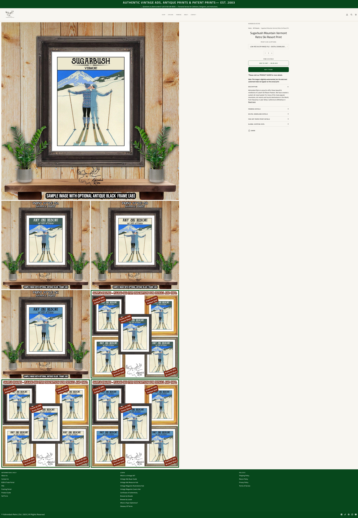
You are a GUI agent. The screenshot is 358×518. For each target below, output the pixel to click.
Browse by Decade (126, 496)
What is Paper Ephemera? (129, 503)
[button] (164, 14)
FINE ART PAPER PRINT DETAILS (259, 119)
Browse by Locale (126, 499)
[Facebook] (341, 514)
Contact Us (5, 479)
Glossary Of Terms (126, 506)
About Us (4, 475)
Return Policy (243, 479)
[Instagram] (352, 514)
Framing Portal (6, 489)
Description (252, 87)
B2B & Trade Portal (7, 482)
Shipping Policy (244, 475)
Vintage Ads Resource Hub (129, 482)
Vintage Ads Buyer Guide (128, 479)
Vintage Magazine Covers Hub (130, 489)
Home (250, 28)
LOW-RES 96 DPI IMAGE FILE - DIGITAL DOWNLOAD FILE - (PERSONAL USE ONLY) (269, 46)
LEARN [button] (122, 473)
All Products (256, 28)
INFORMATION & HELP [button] (8, 473)
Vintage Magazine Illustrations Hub (132, 486)
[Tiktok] (345, 514)
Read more (252, 102)
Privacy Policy (243, 482)
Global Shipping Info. (256, 124)
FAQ (2, 486)
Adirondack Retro (254, 23)
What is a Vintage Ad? (127, 475)
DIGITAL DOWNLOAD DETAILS (258, 114)
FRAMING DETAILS (254, 109)
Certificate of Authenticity (129, 492)
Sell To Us (4, 496)
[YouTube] (356, 514)
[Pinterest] (349, 514)
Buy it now (268, 69)
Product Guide (6, 492)
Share (253, 131)
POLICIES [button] (242, 473)
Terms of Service (244, 486)
